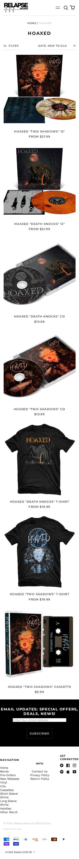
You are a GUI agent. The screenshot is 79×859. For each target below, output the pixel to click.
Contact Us (39, 771)
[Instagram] (74, 765)
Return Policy (39, 778)
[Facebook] (68, 765)
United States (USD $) (19, 852)
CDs (3, 786)
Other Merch (9, 812)
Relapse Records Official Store (32, 823)
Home (31, 23)
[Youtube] (74, 772)
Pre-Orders (8, 775)
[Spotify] (62, 772)
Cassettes (7, 790)
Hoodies (5, 808)
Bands (4, 771)
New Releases (9, 778)
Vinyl (3, 782)
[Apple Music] (68, 772)
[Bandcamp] (62, 765)
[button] (66, 7)
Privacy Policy (39, 775)
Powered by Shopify (12, 829)
